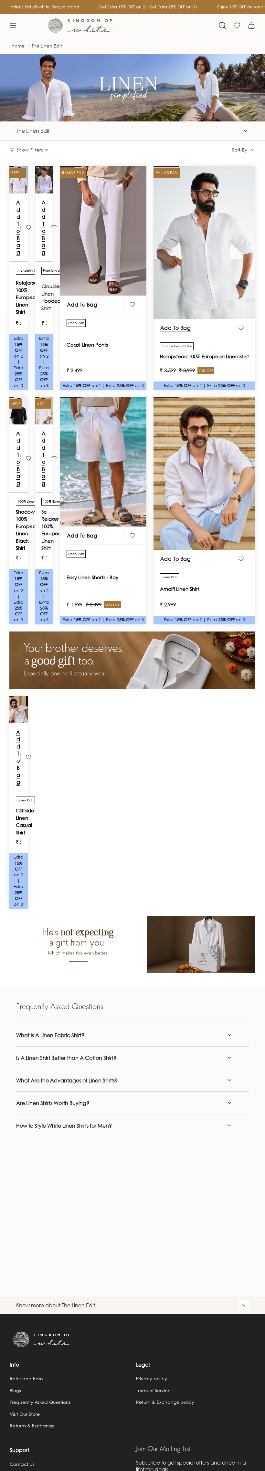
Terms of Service (153, 1390)
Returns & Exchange (32, 1426)
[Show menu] (12, 25)
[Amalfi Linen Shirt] (204, 473)
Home (18, 46)
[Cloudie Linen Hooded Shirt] (44, 181)
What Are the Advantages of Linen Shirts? (67, 1080)
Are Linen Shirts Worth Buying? (52, 1103)
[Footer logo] (42, 1339)
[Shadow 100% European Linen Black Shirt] (18, 412)
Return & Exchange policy (165, 1402)
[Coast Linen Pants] (103, 231)
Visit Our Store (25, 1414)
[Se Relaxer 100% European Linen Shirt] (44, 412)
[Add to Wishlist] (28, 227)
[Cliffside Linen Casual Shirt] (18, 711)
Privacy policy (151, 1378)
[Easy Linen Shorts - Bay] (103, 462)
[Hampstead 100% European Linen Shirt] (204, 242)
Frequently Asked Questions (40, 1402)
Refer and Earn (26, 1378)
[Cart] (251, 25)
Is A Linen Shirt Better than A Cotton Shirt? (66, 1057)
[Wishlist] (237, 25)
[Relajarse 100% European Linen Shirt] (18, 181)
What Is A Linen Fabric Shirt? (50, 1035)
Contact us (22, 1464)
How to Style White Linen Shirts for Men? (64, 1125)
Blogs (15, 1390)
